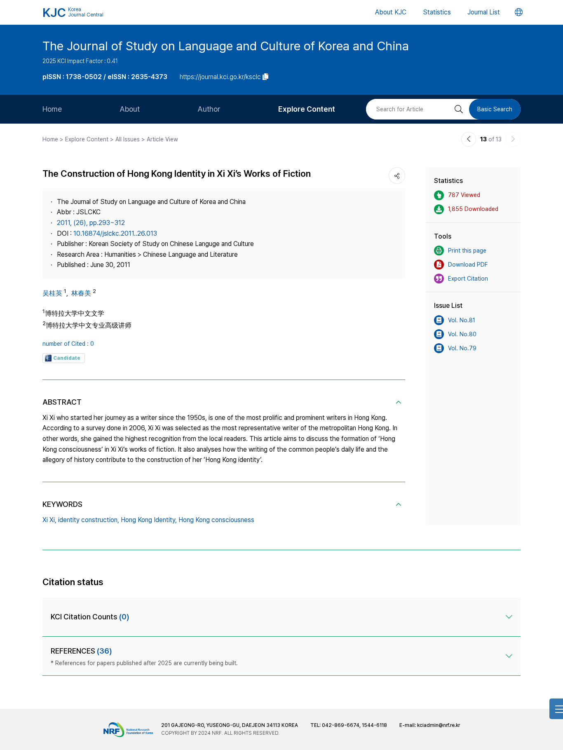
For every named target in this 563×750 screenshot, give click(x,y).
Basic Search (494, 109)
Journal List (483, 12)
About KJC (390, 12)
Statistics (437, 12)
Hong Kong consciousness (216, 520)
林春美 (81, 293)
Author (209, 109)
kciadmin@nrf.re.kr (438, 725)
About (130, 109)
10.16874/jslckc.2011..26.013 (115, 233)
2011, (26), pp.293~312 (91, 223)
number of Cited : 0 (68, 343)
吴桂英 (52, 293)
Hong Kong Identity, (149, 520)
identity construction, (88, 520)
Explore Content (306, 109)
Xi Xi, (49, 520)
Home (52, 109)
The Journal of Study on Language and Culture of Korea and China (225, 45)
